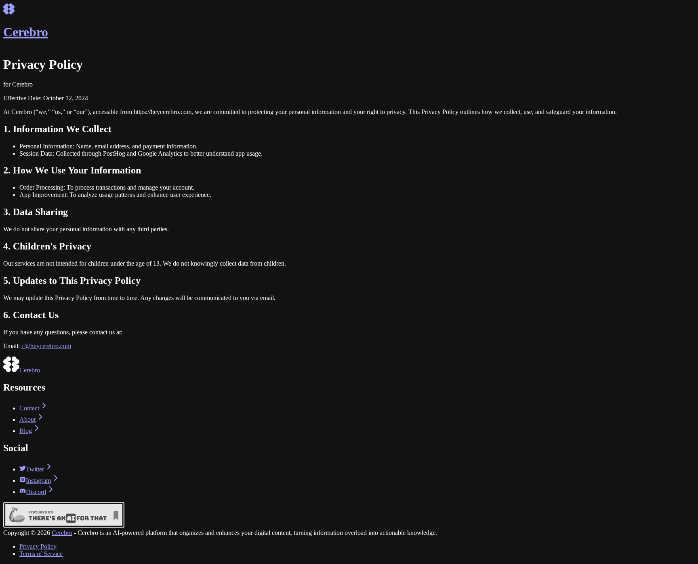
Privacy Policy (38, 546)
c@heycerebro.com (46, 345)
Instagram (38, 480)
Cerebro (62, 532)
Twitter (35, 469)
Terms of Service (41, 553)
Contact (29, 408)
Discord (36, 491)
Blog (25, 430)
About (27, 419)
